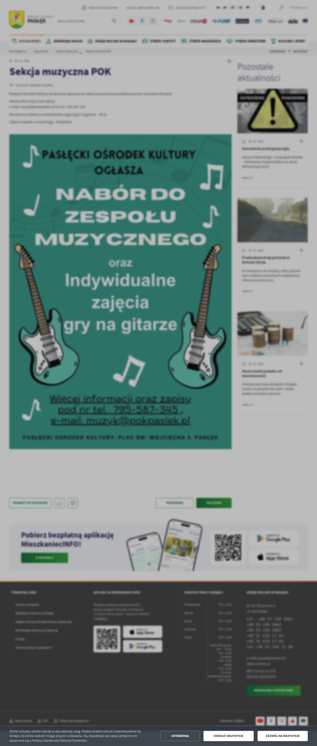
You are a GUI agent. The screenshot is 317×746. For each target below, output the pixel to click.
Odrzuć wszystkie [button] (228, 736)
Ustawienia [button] (180, 736)
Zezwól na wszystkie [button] (283, 736)
